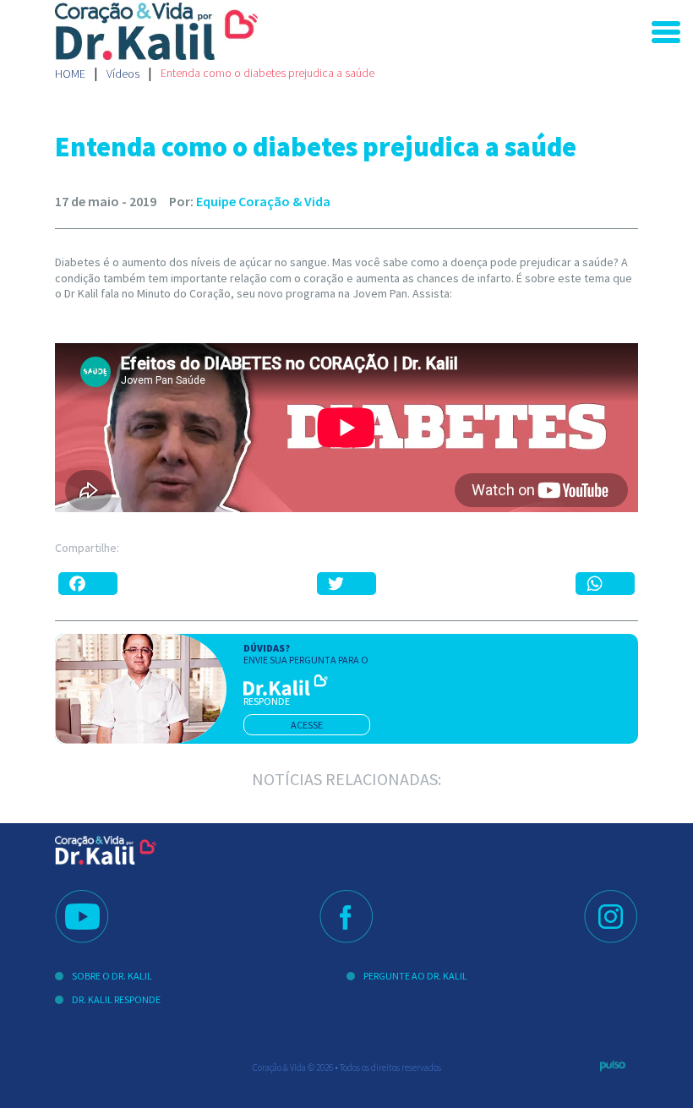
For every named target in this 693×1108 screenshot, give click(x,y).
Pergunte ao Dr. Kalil (415, 975)
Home (70, 73)
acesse (307, 724)
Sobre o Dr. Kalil (112, 975)
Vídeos (122, 73)
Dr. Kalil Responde (116, 999)
